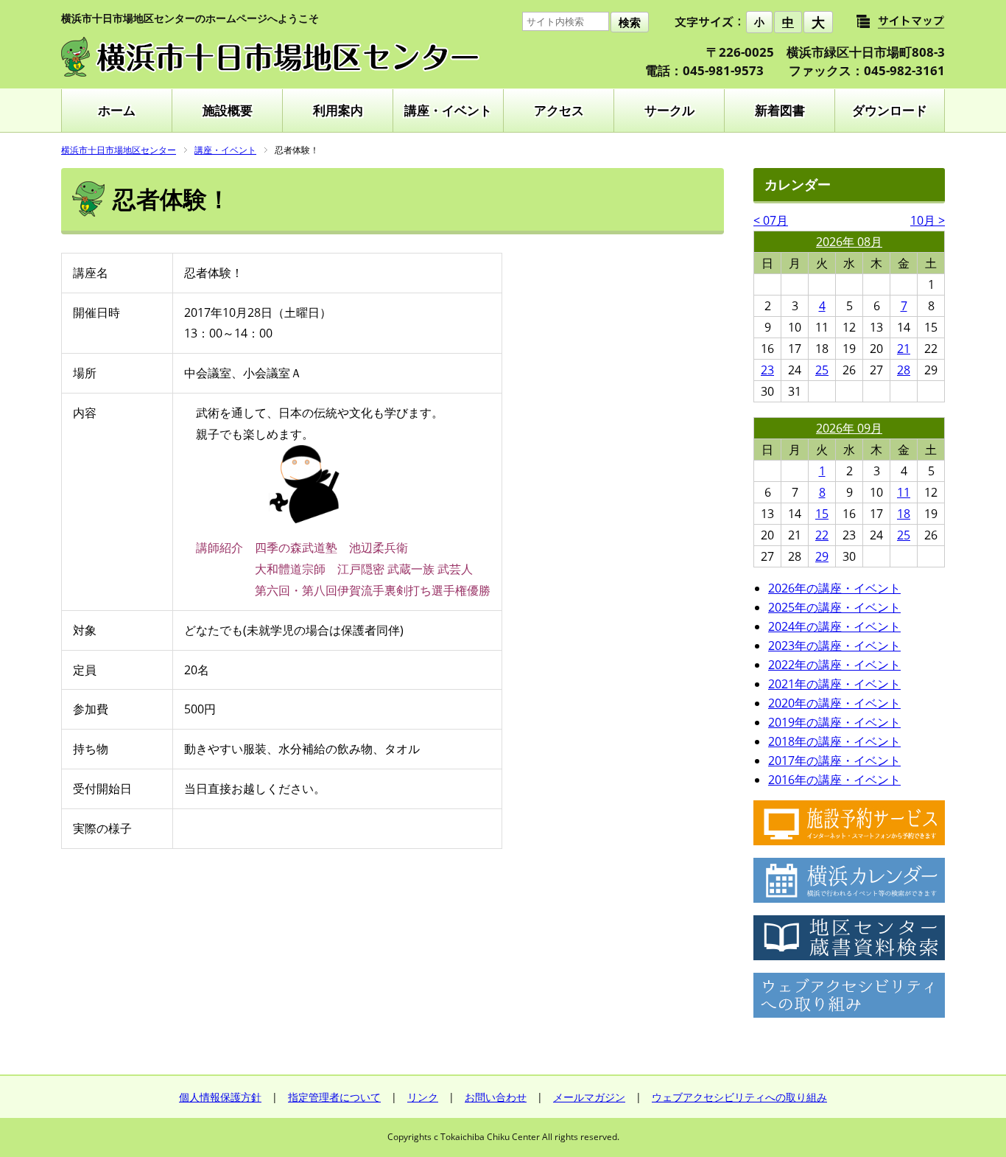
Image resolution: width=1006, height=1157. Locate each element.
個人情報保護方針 (220, 1097)
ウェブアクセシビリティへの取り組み (739, 1097)
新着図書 (780, 110)
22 (822, 535)
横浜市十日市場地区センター (118, 150)
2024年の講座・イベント (834, 626)
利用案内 (338, 110)
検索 (630, 22)
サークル (669, 110)
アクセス (559, 110)
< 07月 (770, 220)
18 (903, 514)
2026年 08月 (849, 242)
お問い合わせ (496, 1097)
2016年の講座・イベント (834, 780)
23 (767, 370)
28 (903, 370)
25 (822, 370)
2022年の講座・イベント (834, 665)
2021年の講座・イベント (834, 684)
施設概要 (228, 110)
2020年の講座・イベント (834, 703)
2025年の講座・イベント (834, 607)
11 (903, 492)
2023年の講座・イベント (834, 645)
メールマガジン (589, 1097)
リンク (422, 1097)
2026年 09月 (849, 428)
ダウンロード (889, 110)
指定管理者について (334, 1097)
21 (903, 348)
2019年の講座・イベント (834, 722)
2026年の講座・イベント (834, 588)
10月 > (927, 220)
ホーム (117, 110)
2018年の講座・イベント (834, 741)
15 (822, 514)
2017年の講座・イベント (834, 760)
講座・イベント (448, 110)
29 (822, 556)
